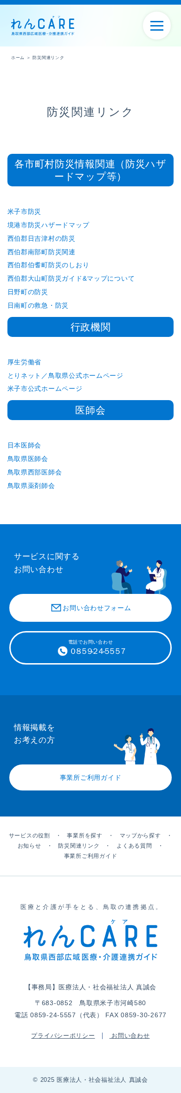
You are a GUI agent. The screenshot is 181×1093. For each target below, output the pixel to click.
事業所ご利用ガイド (90, 856)
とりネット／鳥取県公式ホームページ (65, 375)
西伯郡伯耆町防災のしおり (48, 265)
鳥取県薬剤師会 (31, 485)
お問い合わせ (130, 1036)
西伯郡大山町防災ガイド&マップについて (71, 278)
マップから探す (140, 835)
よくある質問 (134, 846)
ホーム (18, 57)
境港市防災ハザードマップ (48, 225)
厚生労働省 (24, 362)
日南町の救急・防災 (38, 305)
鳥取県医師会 (27, 458)
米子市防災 (24, 211)
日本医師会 (24, 445)
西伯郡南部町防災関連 (41, 252)
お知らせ (29, 846)
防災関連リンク (78, 846)
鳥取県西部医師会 (34, 472)
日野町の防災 (27, 292)
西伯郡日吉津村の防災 (41, 238)
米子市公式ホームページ (45, 388)
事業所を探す (84, 835)
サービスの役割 (29, 835)
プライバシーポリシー (63, 1036)
